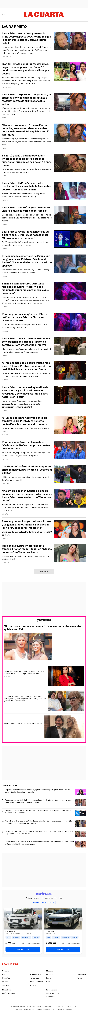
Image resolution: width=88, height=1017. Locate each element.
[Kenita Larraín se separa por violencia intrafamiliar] (64, 726)
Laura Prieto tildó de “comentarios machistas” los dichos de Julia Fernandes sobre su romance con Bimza (26, 186)
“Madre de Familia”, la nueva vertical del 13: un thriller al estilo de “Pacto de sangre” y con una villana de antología (24, 673)
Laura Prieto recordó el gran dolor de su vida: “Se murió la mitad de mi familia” (26, 209)
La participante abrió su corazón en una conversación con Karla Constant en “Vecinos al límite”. (26, 375)
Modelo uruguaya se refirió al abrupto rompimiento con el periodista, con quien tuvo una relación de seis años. (26, 141)
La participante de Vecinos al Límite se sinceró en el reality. (26, 430)
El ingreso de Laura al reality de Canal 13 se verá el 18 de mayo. (27, 533)
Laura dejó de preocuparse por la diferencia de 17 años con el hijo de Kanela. (25, 326)
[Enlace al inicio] (44, 620)
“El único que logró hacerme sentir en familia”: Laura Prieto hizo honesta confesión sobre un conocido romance (24, 421)
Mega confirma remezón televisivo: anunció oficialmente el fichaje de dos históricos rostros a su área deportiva (38, 811)
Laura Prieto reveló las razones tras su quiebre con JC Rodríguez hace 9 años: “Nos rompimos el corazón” (25, 235)
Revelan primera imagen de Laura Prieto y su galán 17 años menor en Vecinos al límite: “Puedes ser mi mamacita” (26, 524)
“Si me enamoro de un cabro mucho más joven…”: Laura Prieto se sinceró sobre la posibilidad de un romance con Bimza (26, 366)
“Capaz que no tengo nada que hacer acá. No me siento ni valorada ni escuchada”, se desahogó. (27, 350)
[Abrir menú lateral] (4, 14)
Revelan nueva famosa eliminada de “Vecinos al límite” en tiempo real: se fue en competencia (26, 445)
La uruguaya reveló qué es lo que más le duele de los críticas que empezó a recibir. (26, 171)
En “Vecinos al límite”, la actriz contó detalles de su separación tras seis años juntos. (25, 244)
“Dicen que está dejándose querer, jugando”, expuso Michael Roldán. (26, 558)
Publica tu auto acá (43, 902)
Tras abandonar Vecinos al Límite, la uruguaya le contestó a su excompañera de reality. (24, 195)
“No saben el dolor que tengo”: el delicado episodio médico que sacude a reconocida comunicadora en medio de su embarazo (38, 822)
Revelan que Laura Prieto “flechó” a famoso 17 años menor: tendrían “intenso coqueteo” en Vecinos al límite (27, 549)
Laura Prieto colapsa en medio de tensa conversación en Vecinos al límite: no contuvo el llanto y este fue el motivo (26, 342)
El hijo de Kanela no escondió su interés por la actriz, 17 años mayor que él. (26, 478)
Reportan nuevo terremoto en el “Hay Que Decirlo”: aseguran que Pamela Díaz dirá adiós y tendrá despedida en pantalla (37, 791)
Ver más (44, 571)
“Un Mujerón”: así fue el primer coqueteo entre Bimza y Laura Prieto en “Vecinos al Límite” (27, 470)
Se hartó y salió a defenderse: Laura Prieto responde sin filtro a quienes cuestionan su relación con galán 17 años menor (27, 160)
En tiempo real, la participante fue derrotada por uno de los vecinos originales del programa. (26, 454)
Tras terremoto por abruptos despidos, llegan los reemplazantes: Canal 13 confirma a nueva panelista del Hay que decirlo (25, 68)
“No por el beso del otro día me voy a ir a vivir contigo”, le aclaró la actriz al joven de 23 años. (26, 271)
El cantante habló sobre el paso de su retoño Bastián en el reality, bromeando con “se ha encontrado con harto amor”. (26, 507)
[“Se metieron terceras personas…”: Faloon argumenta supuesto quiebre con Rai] (44, 646)
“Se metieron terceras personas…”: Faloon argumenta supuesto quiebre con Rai (42, 628)
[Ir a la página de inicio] (44, 14)
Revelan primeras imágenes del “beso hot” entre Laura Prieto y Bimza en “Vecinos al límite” (24, 317)
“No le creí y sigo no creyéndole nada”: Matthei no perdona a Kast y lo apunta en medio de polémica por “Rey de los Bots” (39, 832)
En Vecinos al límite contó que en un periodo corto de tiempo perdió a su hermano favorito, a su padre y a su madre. (27, 217)
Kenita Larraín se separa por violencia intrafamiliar (23, 723)
